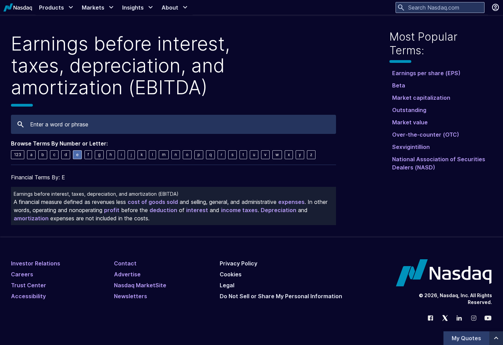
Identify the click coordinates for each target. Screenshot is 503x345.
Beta (398, 85)
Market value (410, 122)
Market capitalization (421, 97)
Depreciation (278, 210)
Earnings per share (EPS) (426, 73)
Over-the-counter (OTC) (425, 134)
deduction (163, 210)
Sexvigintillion (411, 146)
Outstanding (409, 110)
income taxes (239, 210)
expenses (291, 201)
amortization (31, 218)
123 (17, 154)
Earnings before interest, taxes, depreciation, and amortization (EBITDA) (96, 194)
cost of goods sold (153, 201)
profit (111, 210)
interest (197, 210)
